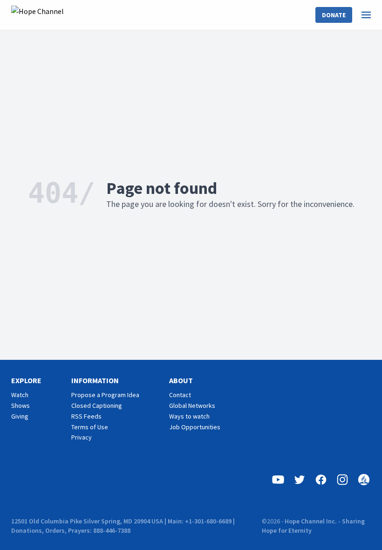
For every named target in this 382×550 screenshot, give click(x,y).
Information (95, 380)
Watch (19, 395)
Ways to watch (189, 416)
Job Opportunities (194, 427)
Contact (180, 395)
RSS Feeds (86, 416)
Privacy (81, 437)
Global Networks (192, 405)
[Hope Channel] (37, 15)
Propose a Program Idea (105, 395)
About (181, 380)
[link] (372, 15)
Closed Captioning (96, 405)
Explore (26, 380)
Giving (19, 416)
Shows (20, 405)
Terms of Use (89, 427)
